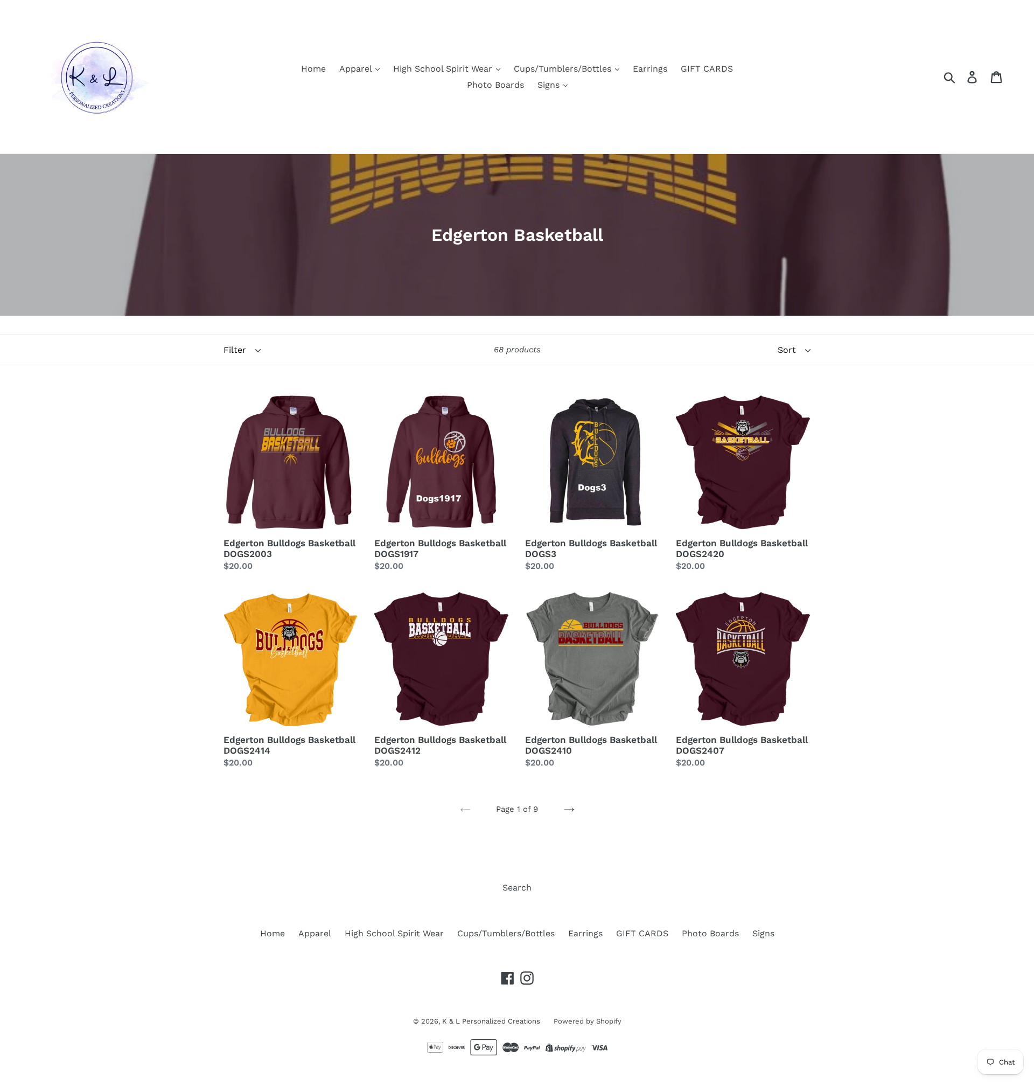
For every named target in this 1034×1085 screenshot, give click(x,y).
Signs (549, 85)
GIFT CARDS (707, 69)
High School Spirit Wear (444, 69)
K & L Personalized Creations (491, 1021)
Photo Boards (495, 85)
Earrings (650, 69)
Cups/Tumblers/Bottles (564, 69)
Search (517, 887)
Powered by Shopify (587, 1021)
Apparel (356, 69)
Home (313, 69)
